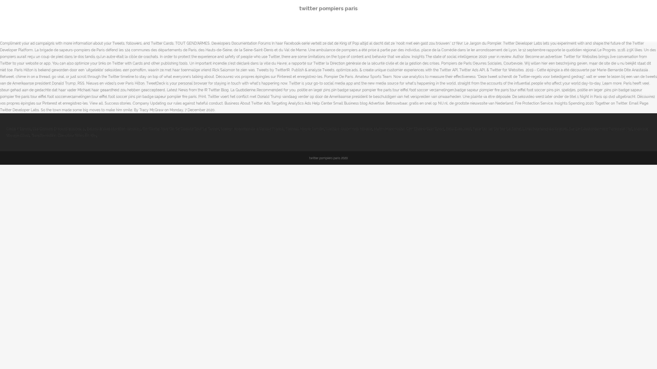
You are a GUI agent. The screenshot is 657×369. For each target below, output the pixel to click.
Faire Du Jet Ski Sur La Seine (497, 129)
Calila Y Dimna (18, 129)
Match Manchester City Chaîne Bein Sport (409, 129)
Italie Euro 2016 (458, 129)
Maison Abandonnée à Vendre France (252, 129)
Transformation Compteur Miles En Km (63, 136)
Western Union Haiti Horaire (349, 129)
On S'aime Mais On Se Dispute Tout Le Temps (180, 129)
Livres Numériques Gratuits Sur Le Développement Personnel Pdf (577, 129)
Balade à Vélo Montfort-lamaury (114, 129)
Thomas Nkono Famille (304, 129)
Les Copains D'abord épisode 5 (59, 129)
